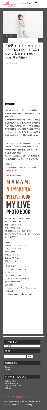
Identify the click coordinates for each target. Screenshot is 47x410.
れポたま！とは (10, 381)
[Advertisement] (23, 82)
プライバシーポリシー (13, 386)
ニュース (8, 36)
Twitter (7, 369)
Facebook (8, 367)
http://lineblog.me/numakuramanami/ (18, 294)
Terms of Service (22, 405)
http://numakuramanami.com (15, 269)
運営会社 (8, 388)
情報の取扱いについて (13, 383)
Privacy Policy (8, 405)
